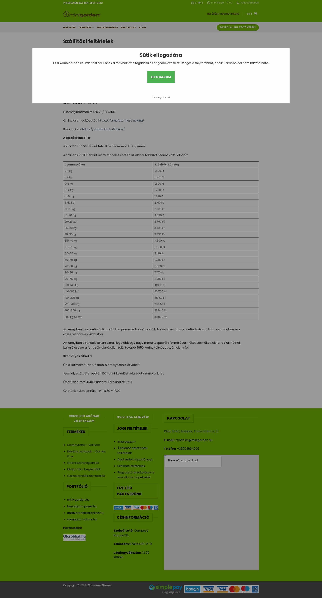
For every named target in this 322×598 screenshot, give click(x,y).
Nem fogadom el (161, 97)
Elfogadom (161, 77)
